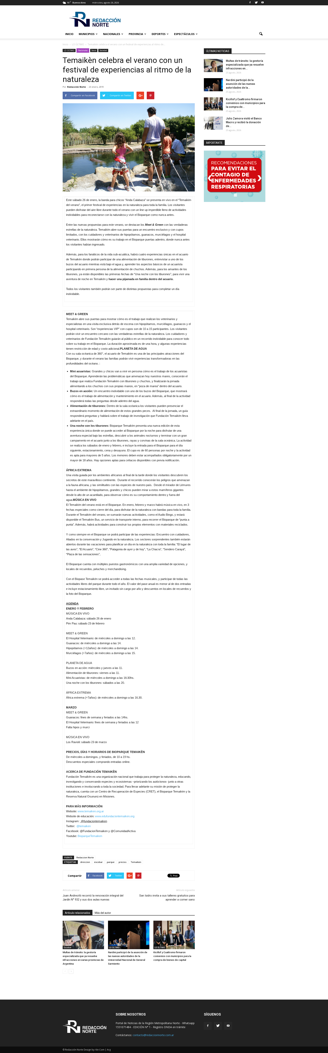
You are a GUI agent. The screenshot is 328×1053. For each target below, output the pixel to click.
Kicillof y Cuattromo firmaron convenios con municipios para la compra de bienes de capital (172, 956)
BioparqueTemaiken (90, 836)
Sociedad (103, 50)
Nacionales (111, 34)
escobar (98, 862)
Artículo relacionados (77, 912)
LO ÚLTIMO (69, 50)
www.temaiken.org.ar (91, 811)
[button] (260, 34)
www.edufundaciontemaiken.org (114, 816)
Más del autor (103, 912)
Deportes (159, 34)
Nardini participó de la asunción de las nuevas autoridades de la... (240, 84)
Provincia (136, 34)
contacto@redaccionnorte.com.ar (153, 1035)
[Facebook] (250, 2)
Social (93, 50)
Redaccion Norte (85, 857)
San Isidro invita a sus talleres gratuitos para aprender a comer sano (167, 897)
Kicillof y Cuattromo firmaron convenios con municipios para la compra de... (245, 103)
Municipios (87, 34)
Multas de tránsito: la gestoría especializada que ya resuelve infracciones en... (245, 64)
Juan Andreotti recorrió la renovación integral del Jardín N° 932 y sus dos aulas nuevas (93, 897)
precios (122, 862)
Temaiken (136, 862)
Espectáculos (184, 34)
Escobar (67, 947)
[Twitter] (256, 2)
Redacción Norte (76, 86)
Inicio (69, 34)
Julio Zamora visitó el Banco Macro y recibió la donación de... (244, 122)
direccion (85, 862)
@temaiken (83, 826)
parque (110, 862)
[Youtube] (262, 2)
